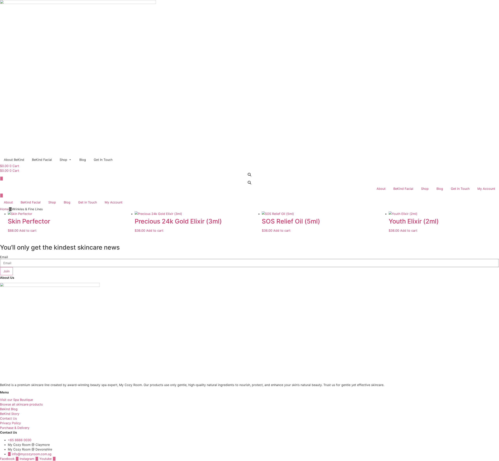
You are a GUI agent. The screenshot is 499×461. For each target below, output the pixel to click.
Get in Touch (460, 189)
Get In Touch (103, 160)
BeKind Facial (42, 160)
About (381, 189)
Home (4, 209)
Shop (63, 160)
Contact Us (8, 418)
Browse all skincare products (21, 404)
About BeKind (14, 160)
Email (4, 257)
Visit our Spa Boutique (16, 400)
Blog (82, 160)
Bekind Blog (9, 409)
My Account (486, 189)
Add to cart (27, 230)
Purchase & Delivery (14, 428)
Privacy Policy (10, 423)
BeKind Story (9, 414)
